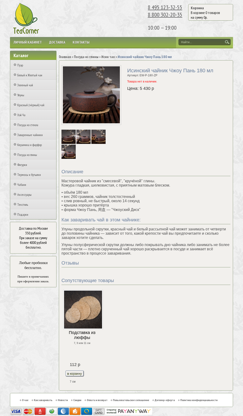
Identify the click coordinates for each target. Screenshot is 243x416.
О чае (25, 400)
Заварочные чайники (30, 135)
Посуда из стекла (27, 125)
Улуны (20, 95)
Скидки (77, 400)
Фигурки (22, 165)
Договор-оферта (165, 400)
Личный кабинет (28, 42)
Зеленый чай (25, 85)
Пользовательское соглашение (131, 400)
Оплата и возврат (97, 400)
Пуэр (20, 65)
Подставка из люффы (82, 335)
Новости (63, 400)
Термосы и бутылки (29, 175)
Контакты (81, 42)
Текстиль (22, 204)
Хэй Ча (21, 115)
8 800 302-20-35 (165, 14)
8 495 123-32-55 (165, 7)
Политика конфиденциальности (199, 400)
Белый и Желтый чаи (29, 75)
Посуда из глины (27, 155)
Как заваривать (43, 400)
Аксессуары (24, 194)
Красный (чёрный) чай (30, 105)
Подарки (22, 214)
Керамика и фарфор (29, 145)
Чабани (21, 185)
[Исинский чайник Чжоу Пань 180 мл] (68, 143)
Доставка (57, 42)
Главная (65, 56)
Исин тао (108, 56)
